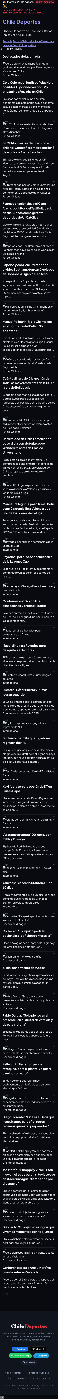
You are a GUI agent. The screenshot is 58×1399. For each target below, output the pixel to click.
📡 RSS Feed (29, 1362)
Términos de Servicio (17, 1378)
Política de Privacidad (38, 1372)
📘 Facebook (20, 1349)
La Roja (35, 41)
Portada (7, 41)
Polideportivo (27, 45)
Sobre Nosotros (13, 1372)
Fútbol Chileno (22, 41)
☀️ (5, 6)
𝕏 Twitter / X (38, 1349)
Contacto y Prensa (42, 1378)
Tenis (15, 45)
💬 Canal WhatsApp (20, 1355)
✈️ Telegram (41, 1355)
